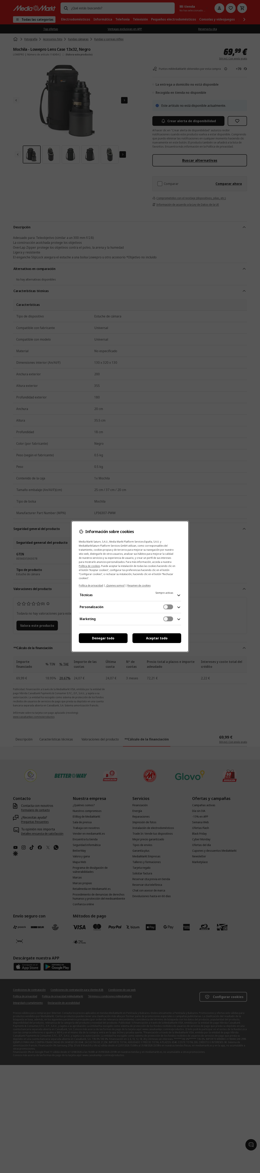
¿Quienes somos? (115, 585)
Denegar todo (103, 638)
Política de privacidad (91, 585)
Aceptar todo (157, 638)
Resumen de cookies (139, 585)
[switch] (168, 606)
